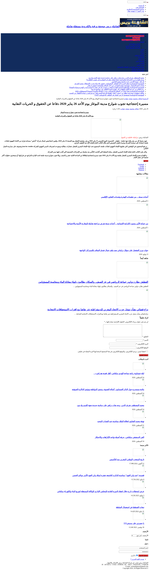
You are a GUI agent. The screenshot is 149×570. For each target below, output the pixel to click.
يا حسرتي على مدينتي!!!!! (134, 523)
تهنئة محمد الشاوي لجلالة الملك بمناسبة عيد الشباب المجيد (120, 421)
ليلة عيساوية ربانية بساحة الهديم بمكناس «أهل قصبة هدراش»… (119, 373)
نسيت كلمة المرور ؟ (137, 559)
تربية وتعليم (136, 38)
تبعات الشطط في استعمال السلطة (130, 507)
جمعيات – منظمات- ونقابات (131, 40)
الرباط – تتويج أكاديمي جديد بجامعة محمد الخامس (127, 82)
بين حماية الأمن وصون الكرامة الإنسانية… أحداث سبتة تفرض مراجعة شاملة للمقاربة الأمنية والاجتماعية (107, 224)
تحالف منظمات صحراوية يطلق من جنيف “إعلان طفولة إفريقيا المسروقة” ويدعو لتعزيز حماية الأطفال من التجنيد (106, 93)
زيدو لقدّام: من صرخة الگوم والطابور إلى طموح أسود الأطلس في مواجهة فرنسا (117, 89)
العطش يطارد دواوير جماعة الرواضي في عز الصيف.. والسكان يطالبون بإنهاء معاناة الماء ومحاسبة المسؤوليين (93, 282)
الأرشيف (145, 535)
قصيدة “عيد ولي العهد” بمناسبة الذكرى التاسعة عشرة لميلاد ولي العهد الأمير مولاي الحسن (108, 475)
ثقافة (142, 49)
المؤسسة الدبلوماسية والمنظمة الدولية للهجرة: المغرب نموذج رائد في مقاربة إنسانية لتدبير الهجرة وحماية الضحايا (106, 87)
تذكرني (133, 555)
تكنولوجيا (141, 57)
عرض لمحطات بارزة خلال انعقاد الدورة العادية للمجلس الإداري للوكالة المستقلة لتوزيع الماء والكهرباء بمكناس (100, 491)
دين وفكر (141, 59)
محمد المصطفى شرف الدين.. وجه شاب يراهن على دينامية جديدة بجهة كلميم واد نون (116, 78)
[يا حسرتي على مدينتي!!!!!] (138, 519)
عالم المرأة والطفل (137, 71)
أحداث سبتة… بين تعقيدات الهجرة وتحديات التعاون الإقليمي (124, 197)
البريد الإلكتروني (142, 344)
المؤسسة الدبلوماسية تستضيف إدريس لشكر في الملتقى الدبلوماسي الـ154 (119, 95)
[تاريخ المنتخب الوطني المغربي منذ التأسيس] (138, 455)
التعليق (145, 336)
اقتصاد (142, 42)
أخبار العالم (140, 65)
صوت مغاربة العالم (137, 69)
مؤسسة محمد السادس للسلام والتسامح (130, 67)
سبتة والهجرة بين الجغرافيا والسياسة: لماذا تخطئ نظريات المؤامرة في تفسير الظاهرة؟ (115, 80)
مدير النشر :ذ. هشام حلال (135, 11)
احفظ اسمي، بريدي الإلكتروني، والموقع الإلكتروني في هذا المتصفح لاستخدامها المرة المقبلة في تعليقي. (112, 351)
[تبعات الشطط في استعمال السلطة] (138, 503)
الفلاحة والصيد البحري (132, 46)
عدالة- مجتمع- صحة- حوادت (135, 36)
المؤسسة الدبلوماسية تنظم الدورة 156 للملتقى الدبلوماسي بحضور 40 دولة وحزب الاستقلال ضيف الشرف (109, 83)
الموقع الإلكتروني (142, 348)
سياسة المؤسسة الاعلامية (135, 9)
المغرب (141, 63)
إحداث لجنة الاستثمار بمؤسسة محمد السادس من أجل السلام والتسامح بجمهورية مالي (115, 85)
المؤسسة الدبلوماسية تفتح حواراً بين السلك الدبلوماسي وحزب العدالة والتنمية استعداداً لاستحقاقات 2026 (109, 91)
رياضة (142, 51)
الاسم (145, 340)
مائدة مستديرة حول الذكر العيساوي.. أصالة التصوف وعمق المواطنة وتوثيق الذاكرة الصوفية (108, 389)
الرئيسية (141, 5)
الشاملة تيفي (140, 7)
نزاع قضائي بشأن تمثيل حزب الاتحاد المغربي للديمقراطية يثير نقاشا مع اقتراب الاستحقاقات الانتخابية (97, 309)
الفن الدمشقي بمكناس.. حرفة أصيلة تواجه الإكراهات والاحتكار (119, 437)
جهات (142, 53)
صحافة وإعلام (139, 55)
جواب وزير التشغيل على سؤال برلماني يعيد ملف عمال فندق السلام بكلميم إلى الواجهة (113, 250)
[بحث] (147, 2)
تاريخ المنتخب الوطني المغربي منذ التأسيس (126, 459)
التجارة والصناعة (134, 44)
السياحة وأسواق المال (132, 48)
